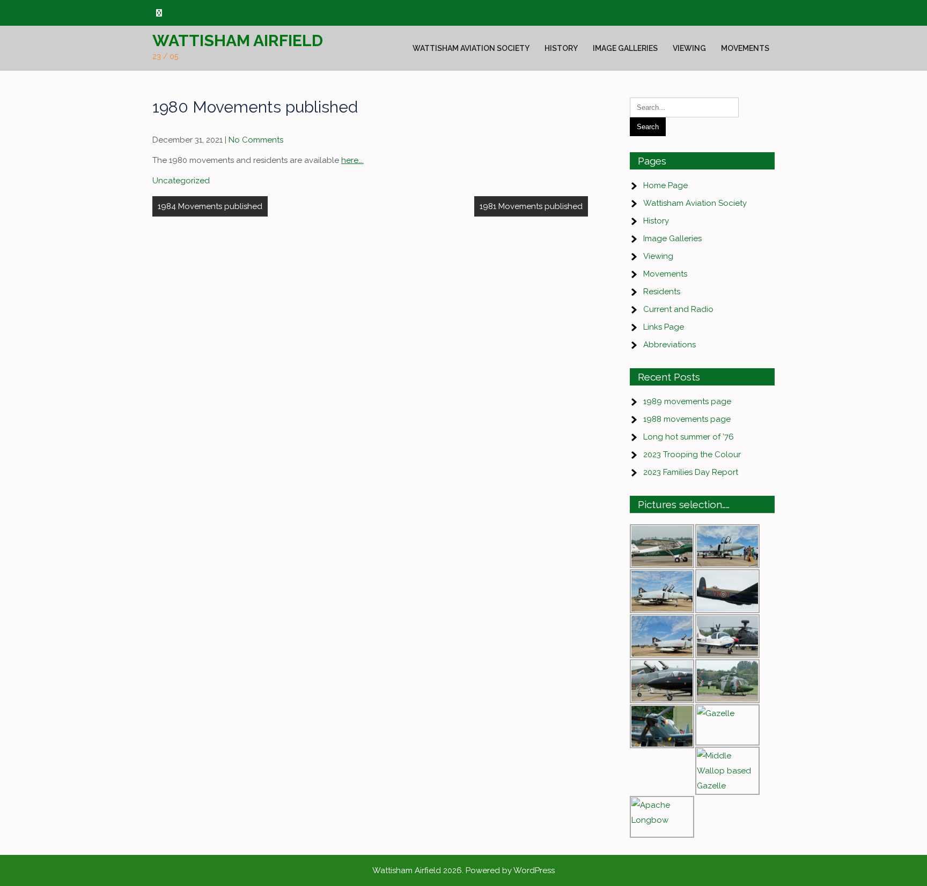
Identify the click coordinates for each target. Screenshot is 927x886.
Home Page (665, 185)
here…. (352, 160)
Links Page (663, 327)
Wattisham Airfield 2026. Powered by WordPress (463, 870)
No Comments (256, 140)
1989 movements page (687, 401)
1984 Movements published (210, 206)
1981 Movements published (531, 206)
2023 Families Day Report (690, 472)
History (561, 48)
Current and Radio (678, 309)
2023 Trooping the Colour (692, 454)
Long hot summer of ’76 (688, 437)
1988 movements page (687, 419)
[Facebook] (159, 13)
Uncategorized (181, 180)
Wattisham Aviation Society (471, 48)
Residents (661, 291)
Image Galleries (625, 48)
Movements (745, 48)
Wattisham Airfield (237, 40)
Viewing (689, 48)
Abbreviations (669, 344)
